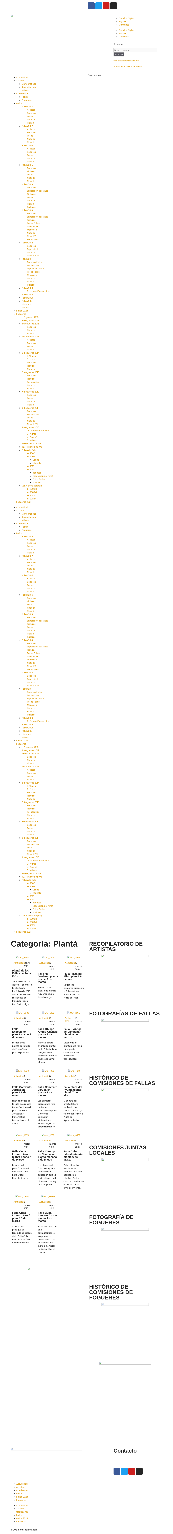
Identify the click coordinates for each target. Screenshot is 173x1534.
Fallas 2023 (22, 310)
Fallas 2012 (27, 242)
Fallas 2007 (28, 301)
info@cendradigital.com (126, 60)
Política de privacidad (73, 1529)
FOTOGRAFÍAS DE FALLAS (124, 1013)
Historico (26, 304)
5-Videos (32, 440)
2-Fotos (31, 359)
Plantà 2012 (33, 255)
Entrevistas (33, 265)
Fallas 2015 (27, 164)
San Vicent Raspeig (32, 485)
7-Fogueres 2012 (30, 391)
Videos (25, 90)
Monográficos (29, 83)
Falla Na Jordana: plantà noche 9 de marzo (48, 977)
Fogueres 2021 (23, 502)
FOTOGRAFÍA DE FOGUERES (111, 1219)
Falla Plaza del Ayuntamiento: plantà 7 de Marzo (73, 1091)
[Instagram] (113, 5)
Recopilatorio (29, 87)
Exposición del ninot (42, 476)
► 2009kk (32, 492)
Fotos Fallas (33, 223)
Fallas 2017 (27, 126)
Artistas (20, 80)
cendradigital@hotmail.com (128, 66)
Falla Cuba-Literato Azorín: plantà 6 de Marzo (74, 1155)
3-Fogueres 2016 (30, 323)
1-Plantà (31, 356)
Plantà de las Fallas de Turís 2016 (21, 973)
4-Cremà (32, 437)
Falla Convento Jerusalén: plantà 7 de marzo (47, 1091)
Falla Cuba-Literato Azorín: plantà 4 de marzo (48, 1216)
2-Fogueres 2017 (30, 320)
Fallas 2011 (27, 258)
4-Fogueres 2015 (30, 336)
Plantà (30, 142)
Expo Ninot (32, 249)
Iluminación (33, 226)
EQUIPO (123, 21)
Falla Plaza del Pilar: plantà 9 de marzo (73, 976)
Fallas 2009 (27, 294)
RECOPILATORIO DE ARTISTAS (116, 946)
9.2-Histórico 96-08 (32, 446)
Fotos (30, 116)
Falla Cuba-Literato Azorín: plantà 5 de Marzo (22, 1216)
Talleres (31, 207)
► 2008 (31, 453)
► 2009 (31, 456)
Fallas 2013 (27, 210)
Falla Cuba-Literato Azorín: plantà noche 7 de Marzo (22, 1155)
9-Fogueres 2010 (30, 427)
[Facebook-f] (91, 5)
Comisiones (22, 93)
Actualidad (22, 77)
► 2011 (30, 469)
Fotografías (33, 382)
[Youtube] (106, 5)
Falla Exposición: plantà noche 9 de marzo (21, 1033)
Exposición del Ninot (37, 190)
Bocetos (31, 113)
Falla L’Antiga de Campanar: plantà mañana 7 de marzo (47, 1155)
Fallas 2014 (27, 184)
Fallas (25, 96)
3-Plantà (31, 433)
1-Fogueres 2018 (30, 317)
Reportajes (33, 239)
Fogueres (26, 100)
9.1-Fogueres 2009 (31, 443)
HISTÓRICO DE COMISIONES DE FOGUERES (111, 1292)
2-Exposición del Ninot (38, 291)
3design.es (131, 1529)
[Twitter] (98, 5)
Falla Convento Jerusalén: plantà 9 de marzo (21, 1091)
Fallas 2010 (27, 288)
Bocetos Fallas (34, 262)
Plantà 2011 (32, 424)
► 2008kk (32, 489)
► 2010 (30, 466)
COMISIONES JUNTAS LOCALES (118, 1150)
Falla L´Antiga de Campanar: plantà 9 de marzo (72, 1033)
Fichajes (31, 171)
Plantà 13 (31, 236)
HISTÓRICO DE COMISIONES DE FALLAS (122, 1080)
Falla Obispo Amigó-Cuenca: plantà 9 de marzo (48, 1033)
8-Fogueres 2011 (30, 408)
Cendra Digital (126, 18)
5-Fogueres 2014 (30, 352)
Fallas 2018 (27, 106)
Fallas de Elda (29, 450)
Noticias (31, 119)
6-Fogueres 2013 (30, 372)
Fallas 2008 (28, 297)
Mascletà (32, 229)
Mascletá (32, 275)
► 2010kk (32, 495)
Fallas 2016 (27, 145)
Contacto (124, 24)
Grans (35, 459)
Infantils (36, 463)
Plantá (30, 122)
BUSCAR (119, 54)
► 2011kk (31, 498)
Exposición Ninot (35, 268)
